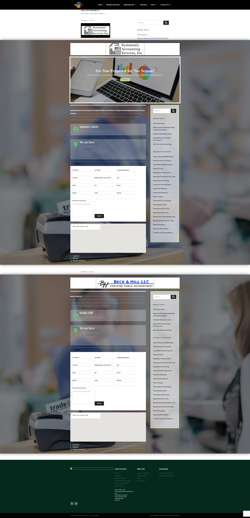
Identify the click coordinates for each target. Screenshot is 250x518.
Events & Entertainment (162, 185)
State (74, 185)
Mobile (74, 193)
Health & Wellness (160, 189)
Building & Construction (162, 173)
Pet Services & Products (162, 161)
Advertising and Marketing (163, 157)
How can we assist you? (79, 200)
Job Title (74, 177)
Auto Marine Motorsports (162, 165)
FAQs (153, 5)
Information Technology (162, 201)
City (118, 177)
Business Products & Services (164, 177)
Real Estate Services (160, 213)
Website (119, 193)
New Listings (158, 197)
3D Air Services (159, 124)
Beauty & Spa (158, 169)
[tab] (108, 163)
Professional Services (161, 209)
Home (100, 5)
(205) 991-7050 (122, 496)
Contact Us (165, 5)
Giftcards (143, 5)
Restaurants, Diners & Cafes (163, 221)
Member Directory (113, 5)
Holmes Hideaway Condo (162, 134)
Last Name (97, 170)
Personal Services (160, 205)
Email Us (78, 164)
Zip (95, 185)
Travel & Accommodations (163, 233)
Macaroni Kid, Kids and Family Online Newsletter (152, 38)
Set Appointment (119, 498)
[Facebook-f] (72, 503)
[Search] (173, 111)
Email (96, 193)
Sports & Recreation (160, 229)
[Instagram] (76, 503)
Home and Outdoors (160, 193)
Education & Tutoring (161, 181)
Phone (119, 185)
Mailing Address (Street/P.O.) (102, 177)
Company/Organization (123, 170)
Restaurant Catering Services (164, 217)
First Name (75, 170)
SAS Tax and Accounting (162, 144)
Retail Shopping (159, 225)
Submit (99, 216)
